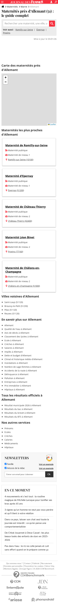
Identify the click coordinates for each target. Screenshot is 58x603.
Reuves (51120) (11, 313)
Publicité (35, 563)
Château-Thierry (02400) (20, 221)
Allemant (8, 325)
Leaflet (53, 124)
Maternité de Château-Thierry (25, 206)
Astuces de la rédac (16, 468)
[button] (5, 77)
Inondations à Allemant (16, 363)
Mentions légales (11, 569)
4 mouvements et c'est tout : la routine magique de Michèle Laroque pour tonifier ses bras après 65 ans (28, 500)
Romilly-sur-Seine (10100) (20, 159)
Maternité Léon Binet (19, 237)
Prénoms (8, 428)
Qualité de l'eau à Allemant (18, 329)
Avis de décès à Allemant (16, 332)
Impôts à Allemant (13, 351)
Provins (6, 32)
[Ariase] (15, 599)
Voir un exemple (46, 464)
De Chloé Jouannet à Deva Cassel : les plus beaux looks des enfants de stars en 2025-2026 (27, 536)
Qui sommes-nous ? (14, 563)
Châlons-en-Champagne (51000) (24, 285)
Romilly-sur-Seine (24, 29)
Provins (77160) (15, 251)
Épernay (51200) (16, 190)
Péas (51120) (10, 309)
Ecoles (7, 432)
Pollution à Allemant (14, 378)
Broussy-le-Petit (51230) (16, 306)
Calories (8, 439)
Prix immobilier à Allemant (17, 385)
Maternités (12, 6)
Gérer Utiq (49, 566)
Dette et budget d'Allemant (17, 355)
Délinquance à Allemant (16, 374)
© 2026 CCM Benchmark (44, 569)
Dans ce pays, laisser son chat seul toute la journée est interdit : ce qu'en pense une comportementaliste (27, 523)
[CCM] (15, 582)
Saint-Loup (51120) (13, 302)
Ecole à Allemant (12, 340)
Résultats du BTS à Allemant (18, 416)
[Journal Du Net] (43, 582)
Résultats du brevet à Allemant (19, 412)
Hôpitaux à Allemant (14, 389)
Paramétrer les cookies (34, 566)
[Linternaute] (15, 587)
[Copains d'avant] (15, 594)
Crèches (8, 436)
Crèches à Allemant (14, 344)
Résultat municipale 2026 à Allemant (22, 405)
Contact (27, 563)
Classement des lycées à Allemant (21, 336)
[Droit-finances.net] (43, 588)
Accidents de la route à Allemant (20, 370)
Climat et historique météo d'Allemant (23, 359)
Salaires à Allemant (14, 347)
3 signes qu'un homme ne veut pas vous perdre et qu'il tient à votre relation (29, 512)
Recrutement (46, 563)
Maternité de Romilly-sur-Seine (26, 145)
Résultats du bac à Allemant (18, 409)
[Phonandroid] (43, 600)
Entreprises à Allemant (15, 381)
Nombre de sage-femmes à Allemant (22, 366)
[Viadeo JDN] (43, 594)
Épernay (40, 29)
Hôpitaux (8, 447)
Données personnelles (13, 566)
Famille (10, 464)
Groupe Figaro (26, 569)
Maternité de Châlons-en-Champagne (22, 269)
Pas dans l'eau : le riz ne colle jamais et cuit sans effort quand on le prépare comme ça (27, 548)
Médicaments (11, 443)
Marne (24, 6)
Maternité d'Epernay (19, 176)
